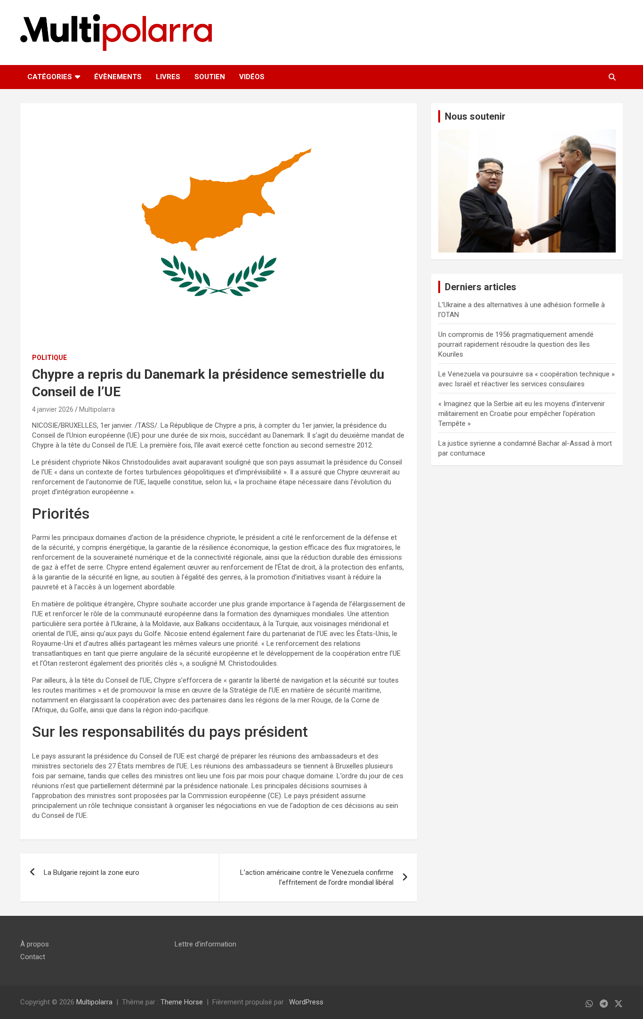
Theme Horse (182, 1002)
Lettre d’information (205, 944)
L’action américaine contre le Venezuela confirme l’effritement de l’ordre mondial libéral (317, 877)
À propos (34, 944)
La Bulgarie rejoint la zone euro (91, 872)
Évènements (118, 77)
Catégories (49, 77)
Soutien (209, 77)
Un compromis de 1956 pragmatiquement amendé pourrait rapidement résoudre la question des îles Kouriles (516, 344)
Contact (32, 957)
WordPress (306, 1002)
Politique (49, 357)
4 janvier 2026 (52, 409)
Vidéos (252, 77)
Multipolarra (97, 409)
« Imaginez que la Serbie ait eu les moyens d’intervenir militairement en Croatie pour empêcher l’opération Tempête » (521, 413)
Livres (168, 77)
